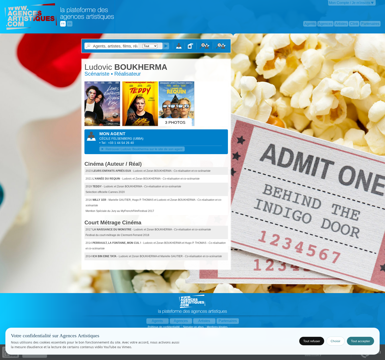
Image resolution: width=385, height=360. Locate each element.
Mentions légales (217, 327)
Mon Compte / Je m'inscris (349, 3)
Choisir (335, 341)
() (138, 138)
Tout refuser (311, 341)
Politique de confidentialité (164, 327)
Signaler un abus (193, 327)
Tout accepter (360, 341)
